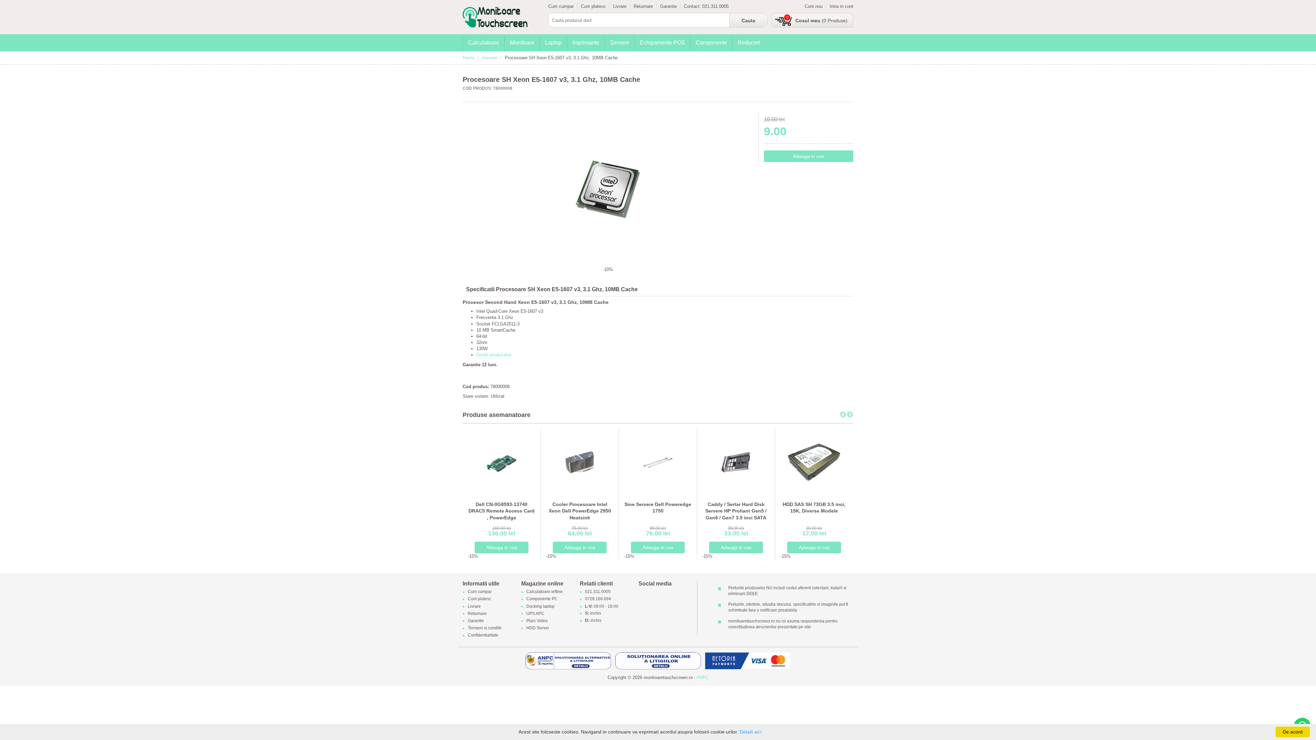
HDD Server (537, 628)
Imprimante (585, 43)
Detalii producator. (494, 354)
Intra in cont (841, 6)
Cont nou (813, 6)
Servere (619, 43)
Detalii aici (750, 732)
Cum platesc (593, 6)
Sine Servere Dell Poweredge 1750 (657, 508)
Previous (843, 414)
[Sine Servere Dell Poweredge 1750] (658, 462)
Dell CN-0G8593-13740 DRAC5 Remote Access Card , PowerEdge (501, 511)
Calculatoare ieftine (544, 592)
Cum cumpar (561, 6)
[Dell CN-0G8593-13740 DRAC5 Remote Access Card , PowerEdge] (501, 462)
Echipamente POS (662, 43)
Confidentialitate (483, 635)
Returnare (643, 6)
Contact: (693, 6)
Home (468, 57)
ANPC (702, 677)
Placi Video (537, 620)
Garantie (668, 6)
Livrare (619, 6)
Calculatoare (483, 43)
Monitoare (522, 43)
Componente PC (542, 599)
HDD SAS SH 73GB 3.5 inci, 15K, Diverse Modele (814, 508)
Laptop (553, 43)
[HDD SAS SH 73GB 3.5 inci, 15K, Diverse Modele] (814, 462)
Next (849, 414)
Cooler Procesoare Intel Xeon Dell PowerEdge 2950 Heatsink (580, 511)
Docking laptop (540, 606)
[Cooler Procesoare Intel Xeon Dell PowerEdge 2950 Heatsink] (579, 462)
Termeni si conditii (484, 628)
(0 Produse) (821, 20)
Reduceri (749, 43)
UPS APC (535, 613)
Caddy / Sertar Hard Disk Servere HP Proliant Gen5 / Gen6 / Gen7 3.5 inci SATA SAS (736, 514)
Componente (711, 43)
